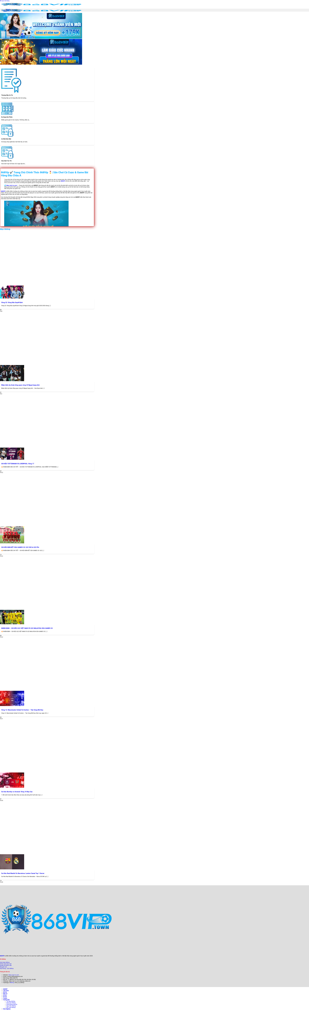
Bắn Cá (5, 993)
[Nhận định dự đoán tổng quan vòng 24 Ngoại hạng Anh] (12, 380)
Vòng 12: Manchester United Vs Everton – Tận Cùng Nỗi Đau (22, 710)
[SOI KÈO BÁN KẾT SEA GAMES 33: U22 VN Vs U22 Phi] (12, 543)
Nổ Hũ (5, 992)
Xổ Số (5, 995)
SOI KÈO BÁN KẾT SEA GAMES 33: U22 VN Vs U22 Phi (20, 547)
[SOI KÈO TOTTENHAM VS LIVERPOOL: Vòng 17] (12, 459)
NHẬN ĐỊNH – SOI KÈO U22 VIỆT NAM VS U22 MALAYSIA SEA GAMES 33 (27, 628)
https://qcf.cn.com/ (11, 185)
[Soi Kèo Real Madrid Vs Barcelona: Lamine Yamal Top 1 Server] (12, 869)
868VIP (5, 989)
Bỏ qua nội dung (4, 1)
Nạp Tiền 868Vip (11, 1006)
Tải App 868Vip (10, 1001)
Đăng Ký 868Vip (11, 1003)
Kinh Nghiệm (7, 1009)
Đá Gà (5, 996)
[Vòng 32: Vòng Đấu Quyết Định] (12, 298)
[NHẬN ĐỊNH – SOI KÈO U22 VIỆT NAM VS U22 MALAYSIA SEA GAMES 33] (12, 624)
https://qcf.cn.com (13, 975)
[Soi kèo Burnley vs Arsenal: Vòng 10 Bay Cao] (12, 787)
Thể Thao (6, 990)
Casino (5, 998)
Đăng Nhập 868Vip (11, 1004)
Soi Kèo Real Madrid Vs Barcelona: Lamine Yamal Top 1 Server (22, 873)
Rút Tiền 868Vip (11, 1007)
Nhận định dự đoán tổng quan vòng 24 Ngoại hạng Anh (20, 385)
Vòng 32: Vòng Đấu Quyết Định (12, 302)
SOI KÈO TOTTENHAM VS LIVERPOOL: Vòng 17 (17, 464)
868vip (12, 982)
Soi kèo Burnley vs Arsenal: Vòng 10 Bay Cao (17, 792)
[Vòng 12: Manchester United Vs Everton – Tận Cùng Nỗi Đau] (12, 705)
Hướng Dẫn (6, 1000)
